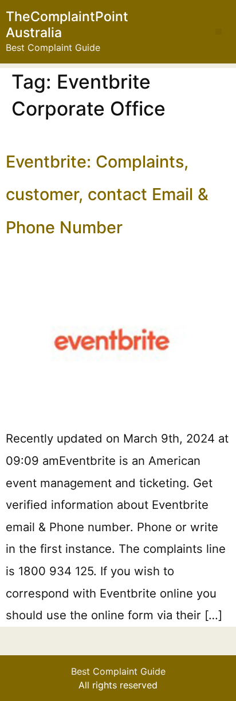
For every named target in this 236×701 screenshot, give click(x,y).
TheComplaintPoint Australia (67, 25)
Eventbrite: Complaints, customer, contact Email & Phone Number (107, 194)
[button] (218, 32)
